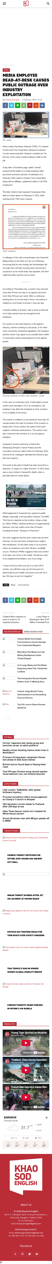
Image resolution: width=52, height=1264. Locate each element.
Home (5, 65)
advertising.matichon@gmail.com (29, 1232)
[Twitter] (29, 1254)
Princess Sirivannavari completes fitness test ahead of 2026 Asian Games (24, 758)
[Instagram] (22, 1254)
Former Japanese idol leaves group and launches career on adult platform (23, 744)
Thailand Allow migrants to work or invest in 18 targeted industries (14, 619)
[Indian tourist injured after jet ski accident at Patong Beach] (26, 890)
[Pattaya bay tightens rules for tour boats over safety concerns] (26, 926)
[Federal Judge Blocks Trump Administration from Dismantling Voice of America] (9, 694)
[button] (48, 3)
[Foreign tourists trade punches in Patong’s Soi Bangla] (26, 1000)
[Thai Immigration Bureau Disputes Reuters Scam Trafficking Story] (9, 681)
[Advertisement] (26, 35)
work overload (23, 585)
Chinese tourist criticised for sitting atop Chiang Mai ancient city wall (24, 858)
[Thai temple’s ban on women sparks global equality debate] (26, 963)
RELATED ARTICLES (12, 632)
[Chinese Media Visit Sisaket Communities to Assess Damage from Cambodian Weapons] (9, 642)
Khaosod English (13, 100)
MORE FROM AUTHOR (33, 632)
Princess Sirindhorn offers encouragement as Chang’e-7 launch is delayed (25, 798)
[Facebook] (15, 1254)
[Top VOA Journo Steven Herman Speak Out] (9, 707)
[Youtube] (36, 1254)
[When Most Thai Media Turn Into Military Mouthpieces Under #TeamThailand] (9, 655)
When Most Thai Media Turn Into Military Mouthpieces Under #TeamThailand (31, 655)
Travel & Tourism (11, 831)
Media (13, 585)
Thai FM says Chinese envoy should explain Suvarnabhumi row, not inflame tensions (25, 772)
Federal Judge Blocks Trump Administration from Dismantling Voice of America (31, 694)
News (12, 65)
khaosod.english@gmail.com (29, 1223)
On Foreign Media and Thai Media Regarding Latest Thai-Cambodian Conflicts (32, 668)
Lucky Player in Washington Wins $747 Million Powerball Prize (39, 619)
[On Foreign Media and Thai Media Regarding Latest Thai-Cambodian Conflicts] (9, 668)
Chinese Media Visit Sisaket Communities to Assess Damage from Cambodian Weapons (31, 642)
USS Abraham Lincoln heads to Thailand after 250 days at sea (23, 805)
